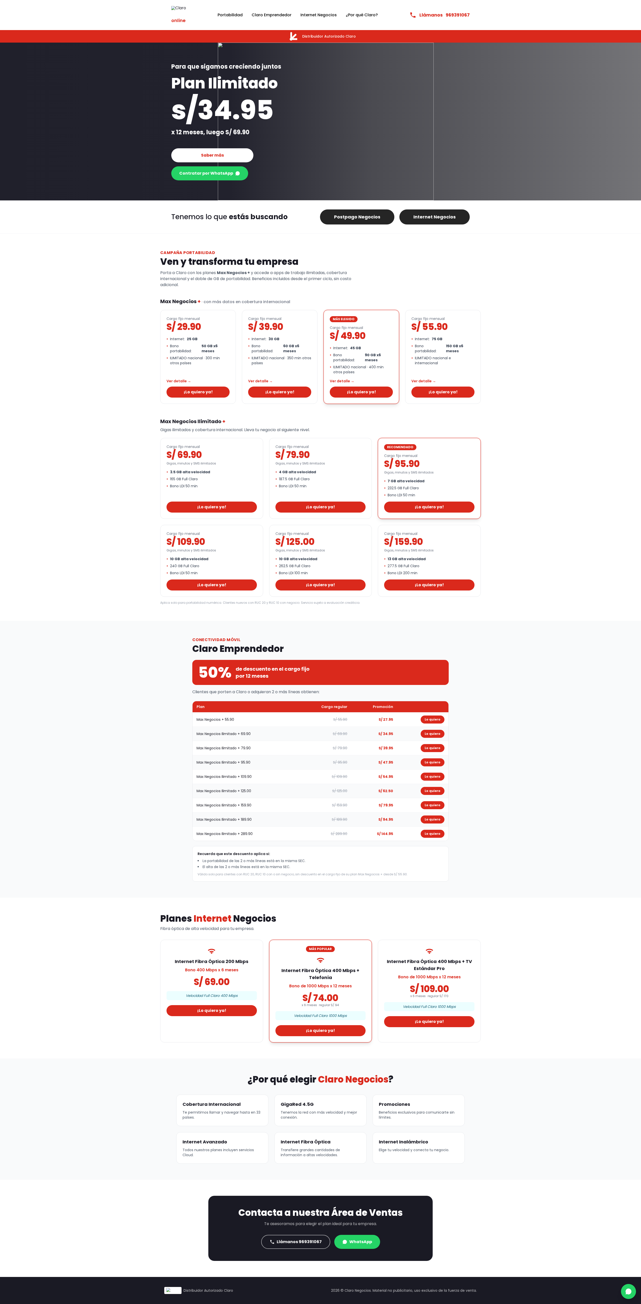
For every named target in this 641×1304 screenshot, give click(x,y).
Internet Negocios (318, 15)
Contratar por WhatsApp (206, 173)
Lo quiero (432, 719)
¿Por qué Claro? (362, 15)
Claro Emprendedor (271, 15)
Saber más (212, 155)
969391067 (444, 15)
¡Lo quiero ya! (198, 392)
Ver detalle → (179, 381)
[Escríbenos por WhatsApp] (628, 1291)
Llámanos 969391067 (299, 1242)
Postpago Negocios (357, 217)
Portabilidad (230, 15)
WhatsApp (360, 1242)
